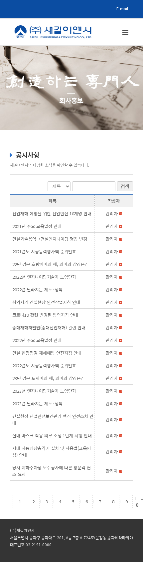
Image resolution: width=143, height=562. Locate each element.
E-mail (122, 8)
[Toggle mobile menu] (125, 32)
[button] (112, 213)
